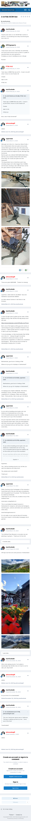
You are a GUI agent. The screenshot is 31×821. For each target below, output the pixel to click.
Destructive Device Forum (19, 23)
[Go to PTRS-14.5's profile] (3, 67)
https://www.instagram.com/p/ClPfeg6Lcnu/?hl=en (15, 323)
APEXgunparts (11, 45)
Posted (13, 31)
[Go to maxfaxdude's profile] (3, 30)
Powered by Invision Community (15, 818)
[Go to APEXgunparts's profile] (3, 46)
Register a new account (15, 776)
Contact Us (19, 814)
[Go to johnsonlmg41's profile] (3, 124)
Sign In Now (15, 788)
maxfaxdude (6, 21)
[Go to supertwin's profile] (3, 139)
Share (16, 798)
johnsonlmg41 (7, 713)
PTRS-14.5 (23, 96)
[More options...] (28, 30)
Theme (11, 814)
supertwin (9, 139)
